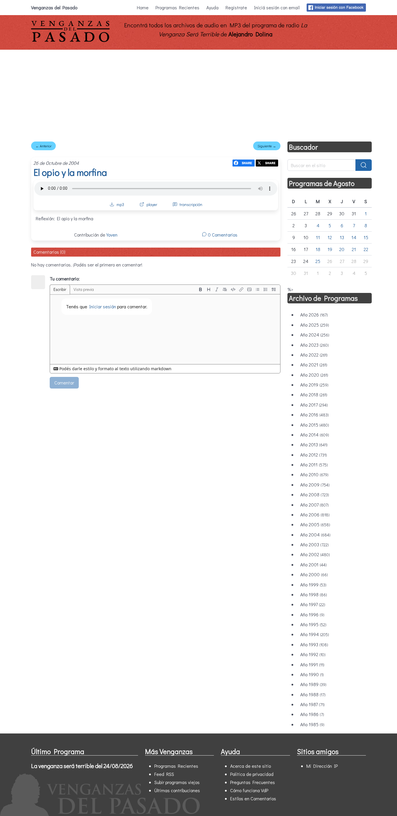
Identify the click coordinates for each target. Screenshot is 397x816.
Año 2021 (313, 365)
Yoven (111, 235)
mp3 (120, 204)
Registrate (236, 7)
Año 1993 (314, 644)
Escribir (59, 289)
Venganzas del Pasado (54, 7)
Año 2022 (314, 355)
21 (354, 249)
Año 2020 (314, 375)
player (151, 204)
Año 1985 (312, 724)
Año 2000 (314, 574)
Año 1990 (312, 674)
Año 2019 (314, 385)
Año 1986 (312, 714)
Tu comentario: (65, 278)
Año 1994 (314, 634)
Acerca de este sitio (250, 766)
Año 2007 (314, 505)
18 (318, 249)
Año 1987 (312, 704)
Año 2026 (314, 315)
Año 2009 (315, 485)
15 (366, 237)
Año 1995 (313, 624)
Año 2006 (315, 514)
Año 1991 (312, 664)
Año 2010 (314, 474)
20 (341, 249)
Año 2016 (314, 414)
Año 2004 (315, 535)
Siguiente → (266, 146)
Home (143, 7)
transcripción (191, 204)
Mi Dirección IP (322, 766)
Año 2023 (314, 345)
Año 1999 (313, 584)
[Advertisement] (198, 93)
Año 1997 (312, 604)
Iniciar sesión (102, 306)
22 (366, 249)
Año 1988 (313, 694)
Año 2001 (313, 564)
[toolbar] (237, 289)
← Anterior (43, 146)
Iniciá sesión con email (277, 7)
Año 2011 (314, 464)
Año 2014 (314, 435)
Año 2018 (313, 394)
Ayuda (212, 7)
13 (342, 237)
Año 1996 (312, 614)
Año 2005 (315, 524)
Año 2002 (315, 554)
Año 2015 (314, 425)
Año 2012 (313, 455)
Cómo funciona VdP (249, 790)
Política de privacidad (251, 774)
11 (318, 237)
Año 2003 (314, 544)
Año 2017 (314, 405)
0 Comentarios (222, 235)
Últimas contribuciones (177, 790)
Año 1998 (313, 594)
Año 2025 (314, 325)
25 (317, 261)
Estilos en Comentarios (253, 798)
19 (330, 249)
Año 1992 (313, 654)
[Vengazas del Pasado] (70, 40)
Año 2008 (314, 494)
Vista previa (84, 289)
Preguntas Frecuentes (252, 782)
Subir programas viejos (177, 782)
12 (330, 237)
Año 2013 (314, 444)
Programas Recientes (177, 7)
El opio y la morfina (70, 172)
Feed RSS (164, 774)
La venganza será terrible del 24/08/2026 (82, 766)
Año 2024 (314, 335)
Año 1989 (313, 684)
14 (353, 237)
